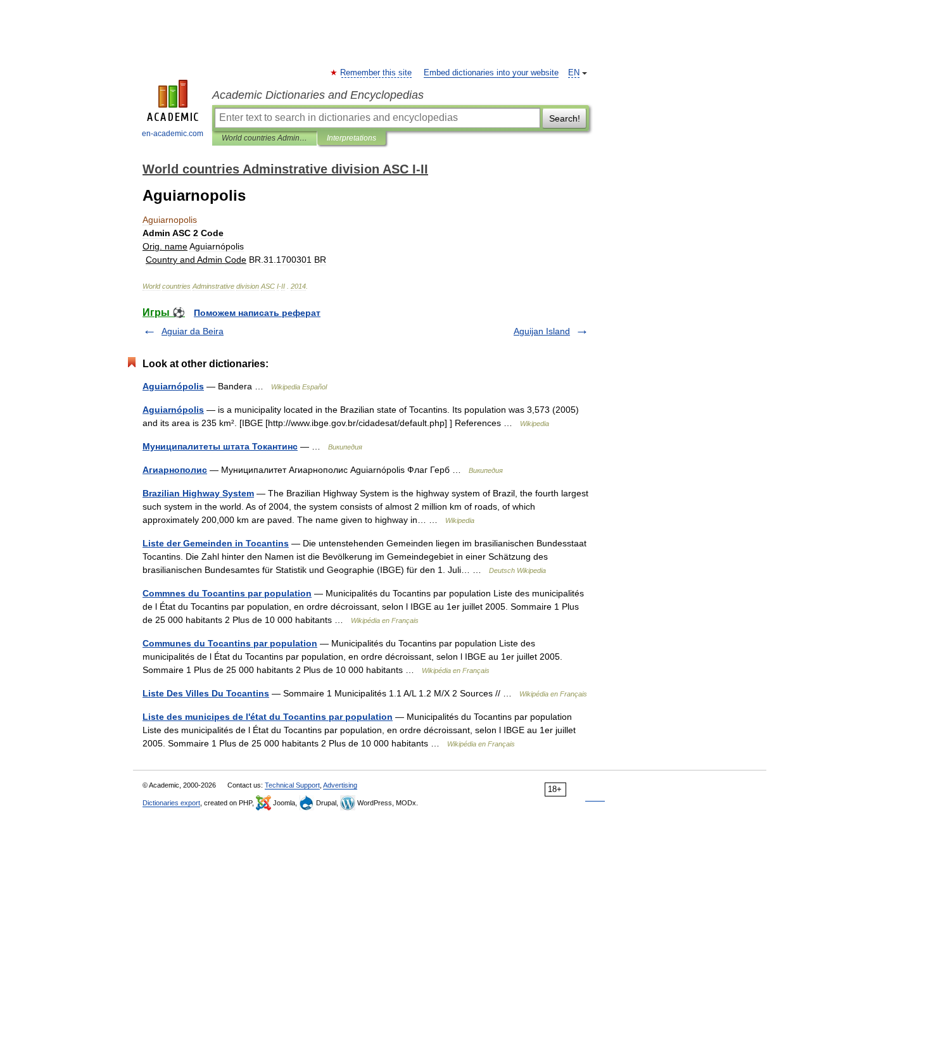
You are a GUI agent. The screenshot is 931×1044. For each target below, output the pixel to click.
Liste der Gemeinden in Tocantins (215, 543)
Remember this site (376, 72)
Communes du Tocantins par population (229, 643)
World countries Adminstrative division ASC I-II (264, 138)
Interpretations (351, 138)
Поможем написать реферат (257, 313)
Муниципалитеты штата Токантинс (220, 446)
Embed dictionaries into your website (491, 72)
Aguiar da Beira (193, 331)
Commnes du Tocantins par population (227, 593)
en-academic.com (172, 133)
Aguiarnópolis (173, 386)
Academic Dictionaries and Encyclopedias (318, 95)
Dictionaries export (171, 803)
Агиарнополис (174, 470)
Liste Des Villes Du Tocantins (205, 693)
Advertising (340, 785)
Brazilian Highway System (198, 493)
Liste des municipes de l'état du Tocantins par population (267, 717)
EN (574, 72)
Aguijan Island (542, 331)
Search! (564, 118)
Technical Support (292, 785)
